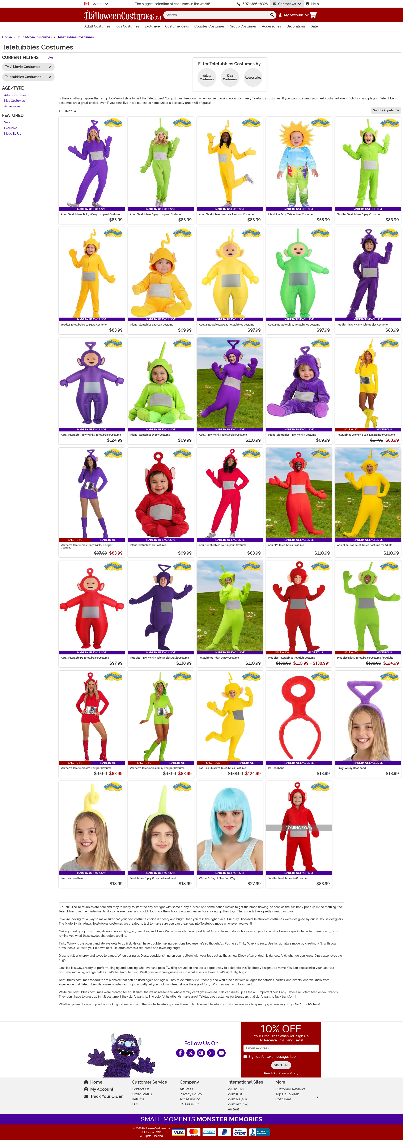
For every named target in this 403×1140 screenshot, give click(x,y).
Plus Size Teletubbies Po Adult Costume (291, 657)
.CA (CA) (97, 4)
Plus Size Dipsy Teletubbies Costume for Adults (365, 657)
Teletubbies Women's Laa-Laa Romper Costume (366, 434)
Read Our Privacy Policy (281, 1073)
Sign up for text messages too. (272, 1057)
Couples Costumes (209, 26)
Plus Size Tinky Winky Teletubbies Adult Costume (159, 657)
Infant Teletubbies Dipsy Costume (150, 434)
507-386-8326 (255, 4)
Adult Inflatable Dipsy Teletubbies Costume (294, 324)
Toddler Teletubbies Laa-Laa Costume (84, 324)
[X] (190, 1053)
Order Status (142, 1094)
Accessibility (190, 1099)
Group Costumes (243, 26)
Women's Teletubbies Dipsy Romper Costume (157, 768)
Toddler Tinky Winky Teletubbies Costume (362, 324)
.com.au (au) (237, 1099)
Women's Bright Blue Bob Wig (217, 878)
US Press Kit (189, 1104)
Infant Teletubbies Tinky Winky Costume (292, 434)
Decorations (296, 26)
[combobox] (215, 15)
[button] (293, 15)
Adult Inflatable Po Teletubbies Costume (85, 657)
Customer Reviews (290, 1089)
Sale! (315, 26)
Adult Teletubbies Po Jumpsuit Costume (222, 545)
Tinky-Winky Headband (351, 768)
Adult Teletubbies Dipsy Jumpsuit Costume (155, 214)
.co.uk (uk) (236, 1089)
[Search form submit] (272, 15)
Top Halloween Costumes (287, 1096)
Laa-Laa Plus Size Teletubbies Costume (222, 768)
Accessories (271, 26)
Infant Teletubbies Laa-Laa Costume (151, 324)
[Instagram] (211, 1053)
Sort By (384, 110)
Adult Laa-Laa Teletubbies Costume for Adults (364, 545)
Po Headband (276, 768)
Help (315, 4)
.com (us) (235, 1094)
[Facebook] (180, 1053)
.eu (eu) (233, 1109)
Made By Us (12, 133)
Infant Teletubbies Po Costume (148, 545)
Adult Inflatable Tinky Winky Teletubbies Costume (91, 434)
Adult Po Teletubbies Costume (286, 545)
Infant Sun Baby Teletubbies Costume (290, 214)
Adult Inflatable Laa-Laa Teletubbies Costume (226, 324)
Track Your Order (106, 1096)
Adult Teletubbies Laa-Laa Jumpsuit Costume (226, 214)
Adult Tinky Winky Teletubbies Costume (223, 434)
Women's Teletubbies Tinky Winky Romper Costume (86, 546)
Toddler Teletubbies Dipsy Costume (358, 214)
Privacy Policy (191, 1094)
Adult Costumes (97, 26)
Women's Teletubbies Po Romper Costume (86, 768)
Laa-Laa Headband (72, 878)
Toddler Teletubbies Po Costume (287, 878)
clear (51, 58)
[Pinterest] (201, 1053)
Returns (138, 1099)
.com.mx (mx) (238, 1104)
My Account (101, 1089)
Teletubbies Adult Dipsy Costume (219, 657)
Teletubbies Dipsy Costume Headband (153, 878)
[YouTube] (221, 1053)
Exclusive (152, 26)
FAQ (135, 1104)
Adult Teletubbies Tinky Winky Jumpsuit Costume (90, 214)
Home (96, 1082)
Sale (7, 122)
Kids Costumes (127, 26)
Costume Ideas (177, 26)
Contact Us (287, 4)
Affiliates (186, 1089)
